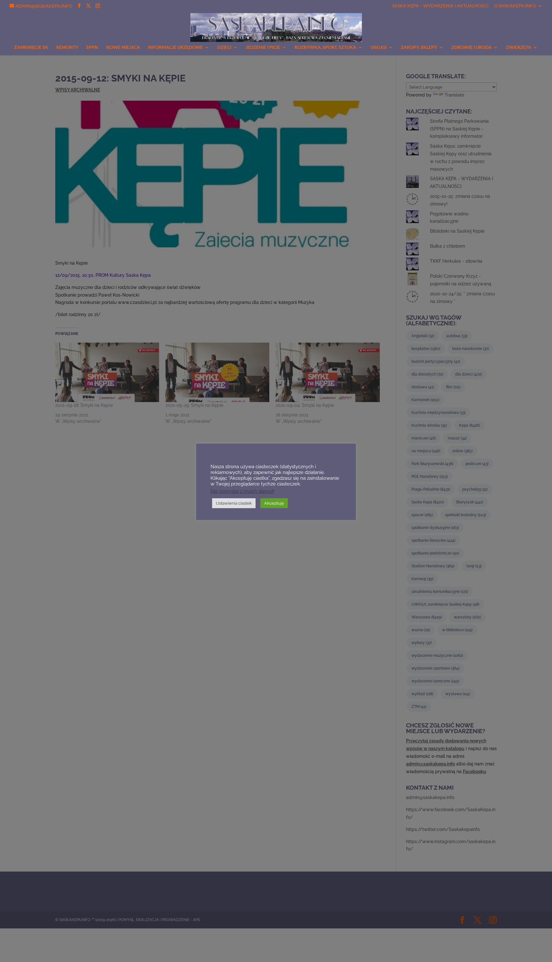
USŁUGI (379, 47)
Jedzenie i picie (263, 47)
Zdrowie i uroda (471, 47)
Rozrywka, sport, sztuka (325, 47)
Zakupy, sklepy (419, 47)
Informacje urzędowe (175, 47)
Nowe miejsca (123, 47)
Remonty (67, 47)
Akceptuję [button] (274, 503)
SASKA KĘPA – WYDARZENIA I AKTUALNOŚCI (440, 6)
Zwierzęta (518, 47)
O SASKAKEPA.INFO (515, 6)
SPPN (92, 47)
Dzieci (224, 47)
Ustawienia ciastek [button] (234, 503)
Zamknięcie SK (31, 47)
